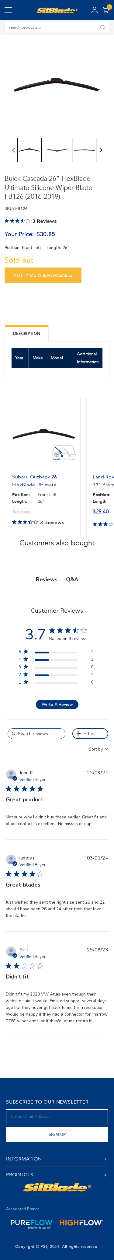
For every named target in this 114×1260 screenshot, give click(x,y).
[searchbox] (36, 733)
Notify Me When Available (43, 275)
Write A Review (57, 704)
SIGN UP (57, 1134)
